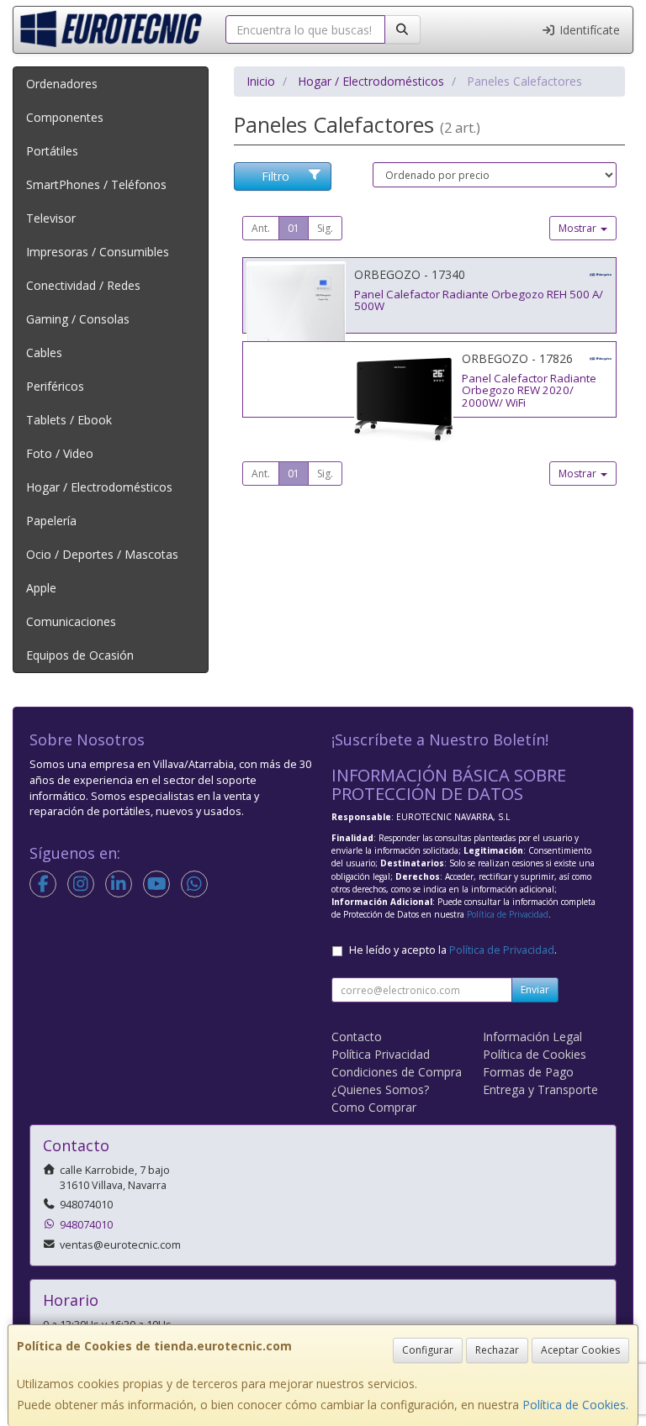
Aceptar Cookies (580, 1350)
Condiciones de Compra (396, 1072)
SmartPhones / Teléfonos (96, 184)
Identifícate (588, 30)
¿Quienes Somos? (380, 1089)
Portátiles (52, 151)
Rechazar (497, 1350)
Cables (44, 352)
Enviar (535, 989)
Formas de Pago (528, 1072)
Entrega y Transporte (540, 1089)
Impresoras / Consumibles (97, 252)
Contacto (356, 1037)
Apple (41, 588)
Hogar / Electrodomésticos (99, 487)
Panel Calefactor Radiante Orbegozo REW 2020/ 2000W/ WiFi (529, 390)
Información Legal (532, 1037)
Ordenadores (62, 84)
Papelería (51, 521)
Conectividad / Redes (83, 285)
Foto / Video (59, 453)
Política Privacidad (380, 1054)
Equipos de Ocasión (80, 655)
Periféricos (55, 386)
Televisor (51, 218)
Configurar (427, 1350)
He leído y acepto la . (453, 950)
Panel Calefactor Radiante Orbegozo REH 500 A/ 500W (478, 300)
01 (293, 228)
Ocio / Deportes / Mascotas (102, 554)
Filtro (275, 176)
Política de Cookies (574, 1405)
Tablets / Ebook (69, 420)
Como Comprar (373, 1107)
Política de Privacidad (507, 914)
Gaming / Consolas (78, 319)
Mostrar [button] (579, 228)
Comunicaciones (71, 621)
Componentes (64, 117)
